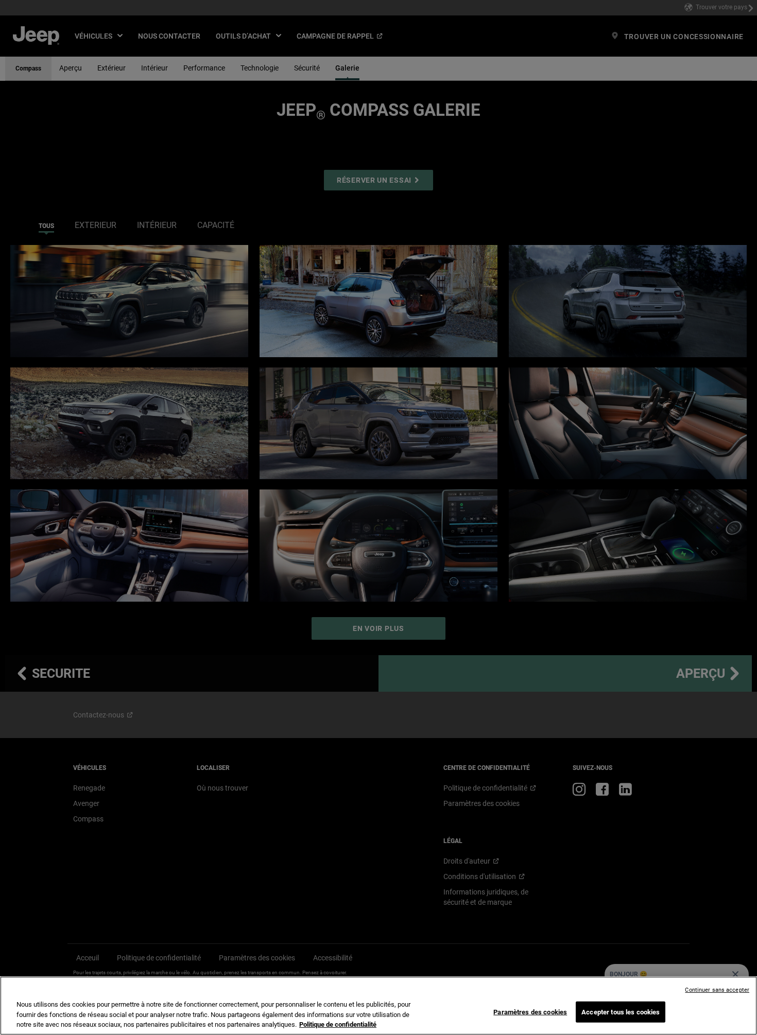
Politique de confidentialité (337, 1024)
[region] (378, 1005)
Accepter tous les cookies (620, 1011)
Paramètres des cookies (530, 1011)
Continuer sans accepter (717, 990)
